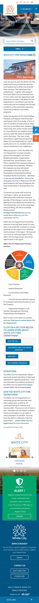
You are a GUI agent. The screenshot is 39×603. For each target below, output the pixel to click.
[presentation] (7, 457)
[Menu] (36, 9)
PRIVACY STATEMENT (19, 590)
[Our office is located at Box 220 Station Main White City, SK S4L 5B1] (17, 2)
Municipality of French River (10, 10)
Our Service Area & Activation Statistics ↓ (19, 348)
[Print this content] (34, 55)
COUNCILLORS (19, 576)
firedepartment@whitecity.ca (15, 212)
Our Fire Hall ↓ (13, 341)
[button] (14, 471)
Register (20, 516)
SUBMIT (19, 558)
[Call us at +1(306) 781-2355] (21, 2)
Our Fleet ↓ (12, 356)
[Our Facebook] (36, 130)
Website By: (15, 594)
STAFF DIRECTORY (19, 571)
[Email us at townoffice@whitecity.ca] (24, 2)
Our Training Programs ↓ (17, 363)
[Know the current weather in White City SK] (32, 2)
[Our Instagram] (36, 138)
